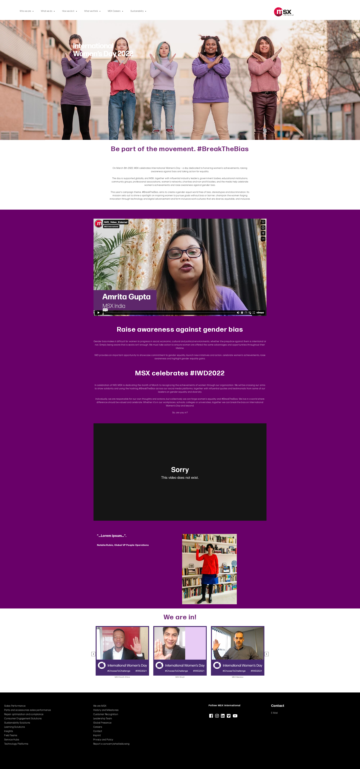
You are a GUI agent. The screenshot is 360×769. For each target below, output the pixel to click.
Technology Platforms (16, 743)
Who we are (25, 11)
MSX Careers (114, 11)
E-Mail (274, 712)
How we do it (68, 11)
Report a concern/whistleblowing (111, 743)
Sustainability (137, 11)
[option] (122, 652)
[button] (93, 654)
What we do (46, 11)
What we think (91, 11)
